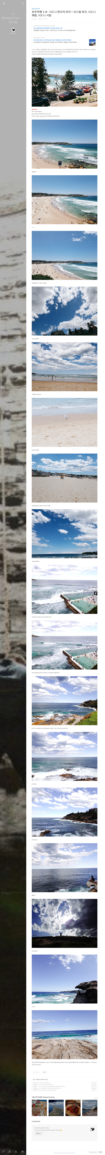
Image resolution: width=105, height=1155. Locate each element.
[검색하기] (22, 3)
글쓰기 (3, 1151)
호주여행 (37, 1079)
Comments (36, 1121)
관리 (23, 1151)
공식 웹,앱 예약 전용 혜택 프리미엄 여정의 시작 (48, 28)
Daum (64, 1153)
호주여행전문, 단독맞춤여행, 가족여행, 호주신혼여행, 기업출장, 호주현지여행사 (55, 42)
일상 (34, 1079)
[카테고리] (4, 3)
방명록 (10, 1151)
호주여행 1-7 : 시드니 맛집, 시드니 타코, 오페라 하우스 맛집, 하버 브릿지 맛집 (48, 1086)
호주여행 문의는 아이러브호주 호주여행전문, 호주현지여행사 (52, 40)
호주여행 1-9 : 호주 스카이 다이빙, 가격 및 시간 (42, 1084)
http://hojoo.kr (37, 37)
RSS (16, 1151)
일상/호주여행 (36, 9)
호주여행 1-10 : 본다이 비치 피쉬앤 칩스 (41, 1083)
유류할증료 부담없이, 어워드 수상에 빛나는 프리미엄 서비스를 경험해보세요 (54, 30)
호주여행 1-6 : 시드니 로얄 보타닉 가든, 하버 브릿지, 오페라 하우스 (46, 1088)
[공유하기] (37, 1072)
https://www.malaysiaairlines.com (42, 26)
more (96, 1097)
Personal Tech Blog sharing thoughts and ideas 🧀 (48, 1130)
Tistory (73, 1153)
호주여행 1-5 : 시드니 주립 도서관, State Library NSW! (44, 1090)
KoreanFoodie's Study (13, 20)
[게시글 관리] (39, 1072)
